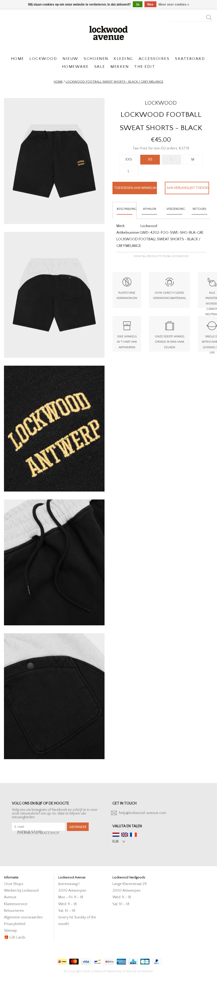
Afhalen (149, 209)
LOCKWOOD (43, 58)
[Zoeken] (209, 16)
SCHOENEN (96, 58)
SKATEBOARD (190, 58)
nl (115, 835)
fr (133, 835)
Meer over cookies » (174, 4)
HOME (17, 58)
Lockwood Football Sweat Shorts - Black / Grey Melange (114, 81)
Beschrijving (127, 209)
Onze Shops (13, 884)
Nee (150, 4)
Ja (137, 4)
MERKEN (119, 66)
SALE (99, 66)
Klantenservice (16, 904)
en (124, 835)
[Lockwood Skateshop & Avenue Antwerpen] (108, 32)
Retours (199, 209)
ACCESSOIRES (154, 58)
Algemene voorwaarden (23, 917)
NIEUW (70, 58)
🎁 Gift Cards (14, 937)
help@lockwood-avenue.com (142, 813)
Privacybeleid (14, 924)
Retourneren (14, 911)
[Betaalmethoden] (61, 960)
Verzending (175, 209)
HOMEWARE (75, 66)
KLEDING (123, 58)
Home (58, 81)
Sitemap (10, 930)
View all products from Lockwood (161, 256)
